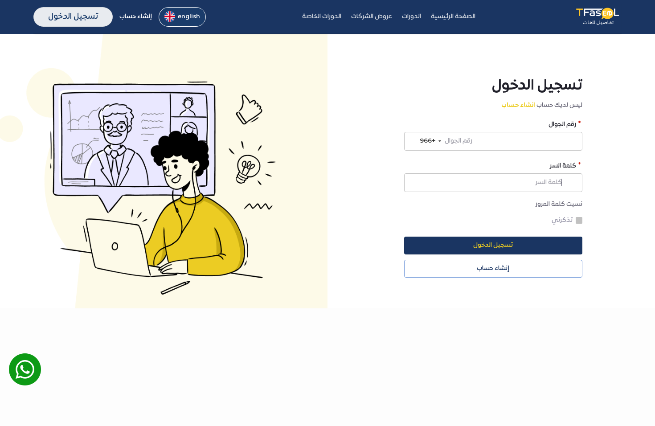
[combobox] (424, 141)
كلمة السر (563, 166)
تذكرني (562, 220)
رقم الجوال (562, 125)
